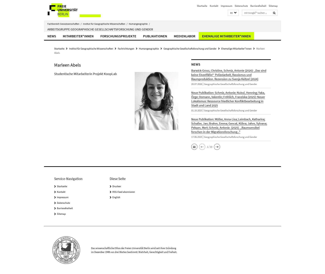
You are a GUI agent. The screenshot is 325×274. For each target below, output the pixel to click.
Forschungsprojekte (118, 36)
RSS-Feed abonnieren (123, 191)
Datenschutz (241, 5)
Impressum (226, 5)
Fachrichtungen (126, 48)
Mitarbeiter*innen (78, 36)
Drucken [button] (116, 186)
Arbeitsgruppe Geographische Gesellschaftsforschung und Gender (100, 29)
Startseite (202, 5)
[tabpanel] (116, 102)
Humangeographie (139, 24)
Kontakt (214, 5)
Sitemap (273, 5)
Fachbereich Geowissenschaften (64, 24)
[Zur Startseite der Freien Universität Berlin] (72, 10)
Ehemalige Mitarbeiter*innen (226, 36)
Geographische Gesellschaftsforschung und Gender (190, 48)
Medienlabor (184, 36)
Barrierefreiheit (258, 5)
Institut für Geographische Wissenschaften (105, 24)
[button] (233, 13)
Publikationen (155, 36)
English (116, 197)
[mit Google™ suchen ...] (274, 13)
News (51, 36)
